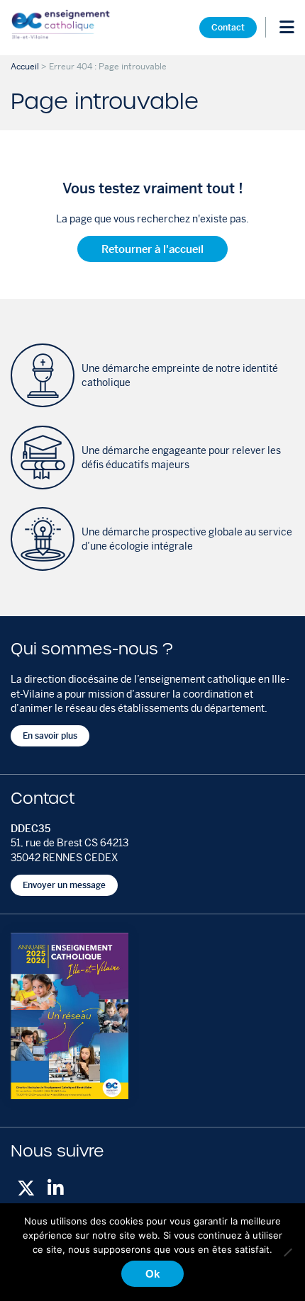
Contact (228, 27)
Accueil (25, 66)
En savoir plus (50, 736)
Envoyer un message (64, 885)
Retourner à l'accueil (152, 249)
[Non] (287, 1252)
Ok (152, 1274)
